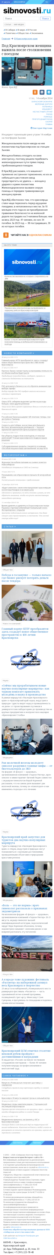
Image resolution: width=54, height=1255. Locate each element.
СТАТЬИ (10, 526)
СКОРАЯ (48, 121)
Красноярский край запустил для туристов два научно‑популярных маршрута (23, 840)
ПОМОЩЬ (48, 116)
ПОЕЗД (49, 114)
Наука (5, 680)
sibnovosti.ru (43, 1167)
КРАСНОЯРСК (19, 2)
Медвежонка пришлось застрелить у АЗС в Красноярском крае (20, 1120)
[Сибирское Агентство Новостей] (27, 10)
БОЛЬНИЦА (47, 106)
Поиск (45, 18)
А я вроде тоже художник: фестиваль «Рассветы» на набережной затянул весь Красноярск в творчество (25, 982)
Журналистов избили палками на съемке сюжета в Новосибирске (24, 463)
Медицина (8, 757)
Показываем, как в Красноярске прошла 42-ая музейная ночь (26, 476)
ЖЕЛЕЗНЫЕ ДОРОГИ (43, 104)
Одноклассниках (40, 235)
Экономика (37, 33)
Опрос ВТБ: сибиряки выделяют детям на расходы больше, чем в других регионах (24, 402)
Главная (6, 38)
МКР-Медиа (19, 24)
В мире (21, 29)
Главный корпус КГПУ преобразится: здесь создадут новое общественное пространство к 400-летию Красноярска (25, 362)
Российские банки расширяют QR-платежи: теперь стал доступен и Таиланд (26, 418)
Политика (10, 33)
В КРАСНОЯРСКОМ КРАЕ (42, 101)
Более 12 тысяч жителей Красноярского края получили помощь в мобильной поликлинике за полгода (26, 341)
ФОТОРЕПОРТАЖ (15, 455)
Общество (23, 33)
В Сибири (10, 29)
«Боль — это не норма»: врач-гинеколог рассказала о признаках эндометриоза (24, 908)
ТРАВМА (48, 124)
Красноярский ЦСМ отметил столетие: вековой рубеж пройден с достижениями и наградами (26, 1053)
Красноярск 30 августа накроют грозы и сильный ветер (26, 1098)
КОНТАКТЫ (17, 1143)
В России (32, 29)
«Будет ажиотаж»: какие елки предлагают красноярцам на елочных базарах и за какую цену (26, 488)
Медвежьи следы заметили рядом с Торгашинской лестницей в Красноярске (24, 1105)
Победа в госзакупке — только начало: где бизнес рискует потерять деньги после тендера (27, 578)
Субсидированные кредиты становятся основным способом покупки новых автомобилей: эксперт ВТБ (25, 447)
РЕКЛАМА (37, 1143)
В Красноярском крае (26, 38)
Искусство (8, 974)
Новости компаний (11, 623)
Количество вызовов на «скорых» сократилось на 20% (26, 277)
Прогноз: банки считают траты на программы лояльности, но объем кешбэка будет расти (27, 372)
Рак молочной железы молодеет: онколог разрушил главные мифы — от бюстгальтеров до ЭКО (27, 765)
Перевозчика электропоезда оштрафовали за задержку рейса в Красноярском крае (25, 309)
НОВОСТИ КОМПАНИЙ (19, 353)
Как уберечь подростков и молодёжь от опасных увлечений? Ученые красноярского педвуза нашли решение (24, 437)
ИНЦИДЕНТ (47, 109)
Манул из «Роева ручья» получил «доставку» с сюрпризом (22, 1083)
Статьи (8, 24)
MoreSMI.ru (12, 1238)
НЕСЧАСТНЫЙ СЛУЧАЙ (42, 111)
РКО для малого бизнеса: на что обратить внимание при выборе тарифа (26, 387)
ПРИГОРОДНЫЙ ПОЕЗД (42, 119)
